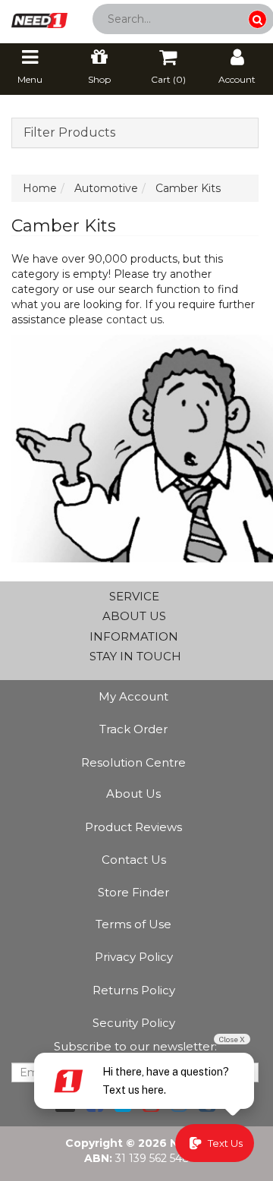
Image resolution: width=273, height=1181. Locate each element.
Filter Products (69, 133)
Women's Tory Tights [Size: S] (109, 1121)
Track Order (133, 729)
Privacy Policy (134, 957)
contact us (134, 319)
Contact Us (134, 859)
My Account (133, 696)
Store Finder (133, 892)
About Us (133, 793)
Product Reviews (133, 827)
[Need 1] (39, 16)
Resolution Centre (133, 762)
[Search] (257, 19)
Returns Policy (134, 990)
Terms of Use (133, 924)
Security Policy (134, 1023)
